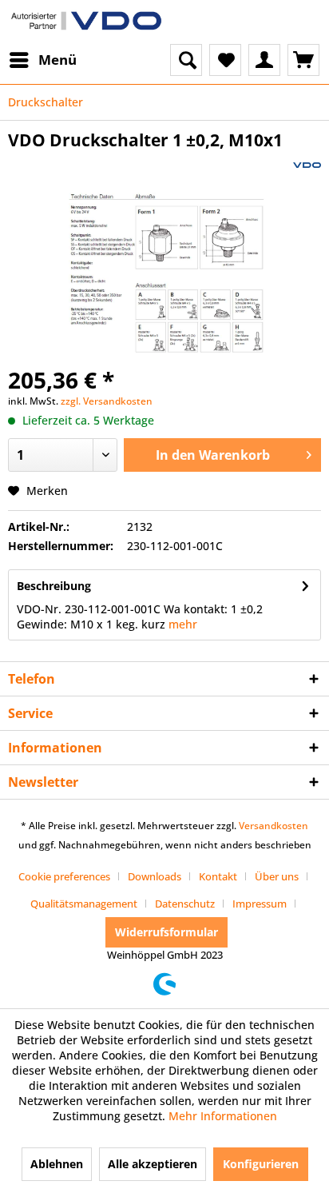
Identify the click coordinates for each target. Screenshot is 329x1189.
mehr (182, 624)
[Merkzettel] (225, 60)
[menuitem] (42, 60)
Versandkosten (273, 825)
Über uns (277, 876)
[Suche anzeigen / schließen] (186, 60)
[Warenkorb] (303, 60)
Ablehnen (56, 1163)
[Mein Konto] (264, 60)
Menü (57, 59)
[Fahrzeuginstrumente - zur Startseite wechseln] (86, 22)
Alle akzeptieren (152, 1163)
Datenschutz (185, 903)
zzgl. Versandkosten (107, 401)
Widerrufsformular (166, 932)
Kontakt (218, 876)
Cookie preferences (64, 876)
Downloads (154, 876)
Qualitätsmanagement (83, 903)
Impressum (259, 903)
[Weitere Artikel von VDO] (307, 165)
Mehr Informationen (222, 1115)
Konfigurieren (261, 1163)
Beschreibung (54, 585)
